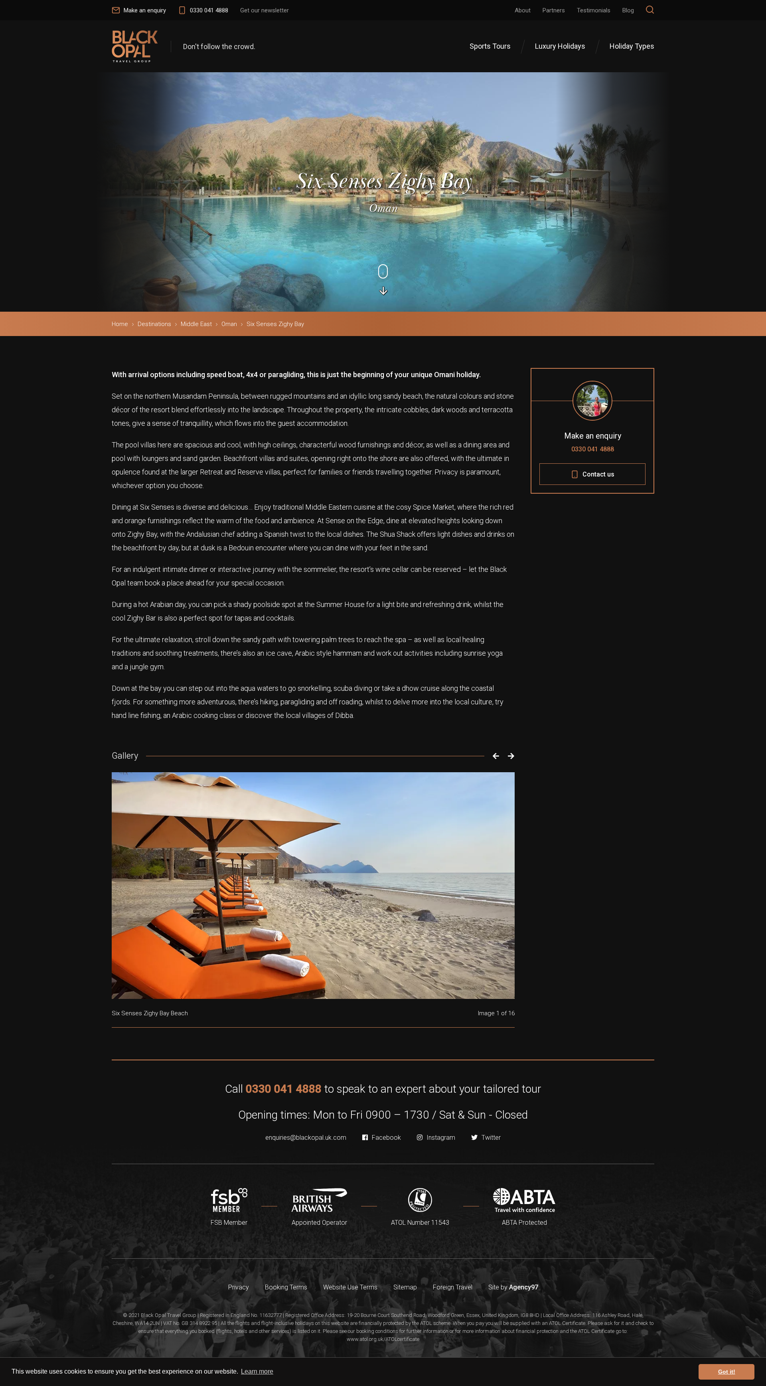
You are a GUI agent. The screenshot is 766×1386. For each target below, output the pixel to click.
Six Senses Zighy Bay (275, 324)
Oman (229, 324)
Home (120, 324)
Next (511, 755)
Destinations (154, 324)
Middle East (196, 324)
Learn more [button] (257, 1371)
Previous (493, 755)
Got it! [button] (726, 1371)
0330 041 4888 (592, 449)
